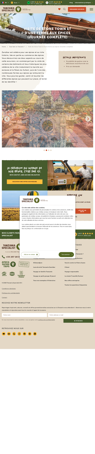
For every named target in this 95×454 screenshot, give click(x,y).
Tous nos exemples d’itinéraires (44, 280)
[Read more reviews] (44, 2)
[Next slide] (88, 119)
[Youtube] (4, 334)
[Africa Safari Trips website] (9, 264)
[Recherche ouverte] (64, 9)
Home (4, 46)
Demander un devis (77, 9)
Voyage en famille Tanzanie (42, 271)
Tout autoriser (66, 254)
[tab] (44, 150)
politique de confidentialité (46, 319)
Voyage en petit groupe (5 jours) (44, 276)
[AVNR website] (12, 274)
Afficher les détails (29, 254)
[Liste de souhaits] (59, 9)
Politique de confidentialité (11, 293)
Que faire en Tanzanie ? (17, 46)
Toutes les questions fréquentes (76, 285)
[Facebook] (24, 334)
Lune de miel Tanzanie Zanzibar (44, 267)
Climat (67, 267)
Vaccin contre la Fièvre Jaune (75, 263)
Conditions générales (9, 288)
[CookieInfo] (35, 200)
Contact (4, 297)
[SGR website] (4, 274)
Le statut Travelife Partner (74, 276)
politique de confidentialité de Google (37, 228)
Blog (71, 2)
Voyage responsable (72, 271)
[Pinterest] (30, 334)
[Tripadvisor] (9, 334)
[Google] (14, 334)
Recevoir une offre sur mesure (25, 181)
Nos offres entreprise (72, 280)
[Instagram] (19, 334)
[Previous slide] (7, 119)
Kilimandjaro (37, 263)
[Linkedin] (35, 334)
